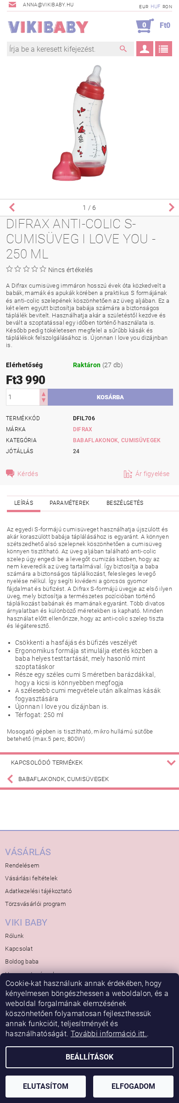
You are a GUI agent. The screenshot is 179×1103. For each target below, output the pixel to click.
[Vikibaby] (48, 26)
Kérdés (27, 473)
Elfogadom (133, 1086)
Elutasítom (45, 1086)
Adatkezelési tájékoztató (38, 891)
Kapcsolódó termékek (47, 762)
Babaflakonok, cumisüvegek (117, 440)
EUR (143, 6)
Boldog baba (22, 961)
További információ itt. (109, 1033)
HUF (156, 7)
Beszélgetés (125, 503)
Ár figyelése (152, 473)
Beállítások (89, 1057)
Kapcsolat (19, 948)
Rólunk (14, 935)
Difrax (83, 429)
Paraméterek (70, 503)
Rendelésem (22, 865)
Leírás (23, 503)
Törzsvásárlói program (35, 903)
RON (167, 6)
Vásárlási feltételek (31, 878)
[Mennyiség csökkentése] (43, 401)
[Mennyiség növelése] (43, 393)
